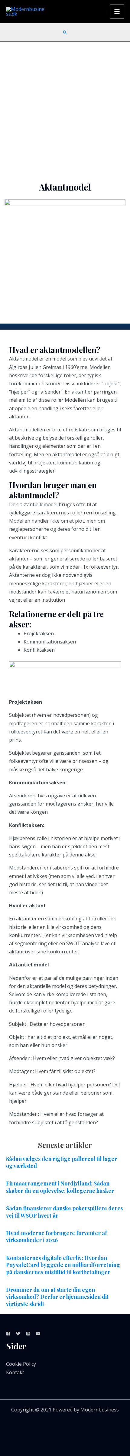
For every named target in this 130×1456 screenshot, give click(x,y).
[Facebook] (8, 1333)
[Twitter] (18, 1333)
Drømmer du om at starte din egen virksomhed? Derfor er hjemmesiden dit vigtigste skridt (57, 1297)
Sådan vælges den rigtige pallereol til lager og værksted (61, 1162)
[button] (65, 32)
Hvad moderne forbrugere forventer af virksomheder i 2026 (56, 1236)
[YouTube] (38, 1333)
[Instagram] (28, 1333)
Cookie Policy (21, 1364)
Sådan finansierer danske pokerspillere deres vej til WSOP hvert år (64, 1212)
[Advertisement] (65, 110)
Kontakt (15, 1372)
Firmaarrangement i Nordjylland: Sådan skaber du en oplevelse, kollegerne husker (60, 1187)
